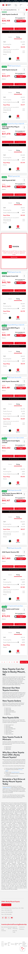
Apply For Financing (15, 927)
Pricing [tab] (18, 37)
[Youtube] (11, 917)
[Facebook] (2, 917)
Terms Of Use (9, 944)
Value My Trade (15, 931)
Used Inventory (3, 929)
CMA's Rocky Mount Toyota (2, 943)
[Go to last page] (17, 662)
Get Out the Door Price (15, 31)
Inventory (4, 924)
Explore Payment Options (8, 28)
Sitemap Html (16, 944)
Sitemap (12, 943)
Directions (21, 929)
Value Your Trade (21, 28)
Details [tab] (10, 37)
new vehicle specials (15, 772)
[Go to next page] (14, 662)
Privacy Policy (6, 944)
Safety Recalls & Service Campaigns (24, 943)
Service (10, 924)
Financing (16, 924)
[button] (24, 14)
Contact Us (7, 905)
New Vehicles (4, 927)
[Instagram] (5, 917)
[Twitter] (8, 917)
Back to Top (24, 662)
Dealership (23, 924)
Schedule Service (10, 927)
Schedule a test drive (7, 787)
